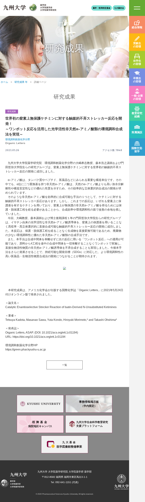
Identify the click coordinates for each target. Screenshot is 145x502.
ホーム (4, 82)
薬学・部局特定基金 (101, 8)
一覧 (64, 365)
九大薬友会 (119, 8)
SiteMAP (137, 8)
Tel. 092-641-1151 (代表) (65, 482)
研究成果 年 (21, 82)
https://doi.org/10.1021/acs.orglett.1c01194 (39, 336)
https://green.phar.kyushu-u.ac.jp (25, 349)
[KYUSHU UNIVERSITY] (40, 404)
